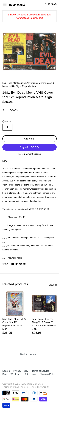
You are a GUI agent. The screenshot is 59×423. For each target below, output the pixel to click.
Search (6, 370)
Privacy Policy (20, 370)
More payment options (29, 154)
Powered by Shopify (39, 387)
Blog (4, 374)
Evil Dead (7, 83)
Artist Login (30, 374)
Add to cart (29, 138)
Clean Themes (20, 387)
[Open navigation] (4, 4)
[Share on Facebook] (12, 263)
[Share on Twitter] (16, 263)
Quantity (6, 121)
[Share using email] (24, 263)
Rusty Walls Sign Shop (31, 384)
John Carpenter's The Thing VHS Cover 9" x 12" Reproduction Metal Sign (44, 324)
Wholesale (16, 374)
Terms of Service (40, 370)
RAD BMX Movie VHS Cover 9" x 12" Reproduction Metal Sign (14, 324)
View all (53, 284)
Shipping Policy (48, 374)
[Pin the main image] (20, 263)
